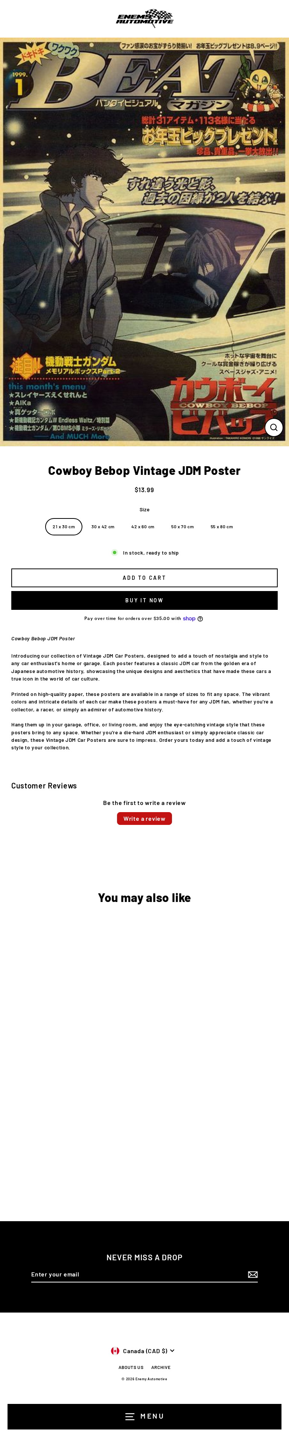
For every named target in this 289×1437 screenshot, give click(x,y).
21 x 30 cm (64, 526)
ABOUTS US (131, 1367)
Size (145, 509)
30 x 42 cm (103, 526)
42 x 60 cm (143, 526)
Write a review (144, 818)
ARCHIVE (161, 1367)
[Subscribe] (252, 1274)
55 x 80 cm (222, 526)
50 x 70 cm (182, 526)
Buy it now (144, 600)
